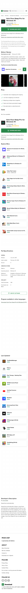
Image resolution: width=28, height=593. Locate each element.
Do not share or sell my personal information (12, 570)
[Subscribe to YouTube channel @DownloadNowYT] (8, 580)
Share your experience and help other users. (12, 37)
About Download (5, 548)
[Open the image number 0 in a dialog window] (12, 80)
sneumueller (5, 500)
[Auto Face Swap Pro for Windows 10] (3, 22)
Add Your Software (6, 550)
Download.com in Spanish (7, 555)
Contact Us (4, 553)
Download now (15, 29)
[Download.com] (4, 11)
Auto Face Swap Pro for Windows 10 (15, 19)
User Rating (9, 24)
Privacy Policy (5, 563)
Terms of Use (5, 565)
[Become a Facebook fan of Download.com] (3, 580)
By (9, 23)
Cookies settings (5, 572)
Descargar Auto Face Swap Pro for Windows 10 (12, 302)
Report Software (15, 293)
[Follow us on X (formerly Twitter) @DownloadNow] (6, 580)
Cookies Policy (5, 567)
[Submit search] (10, 11)
